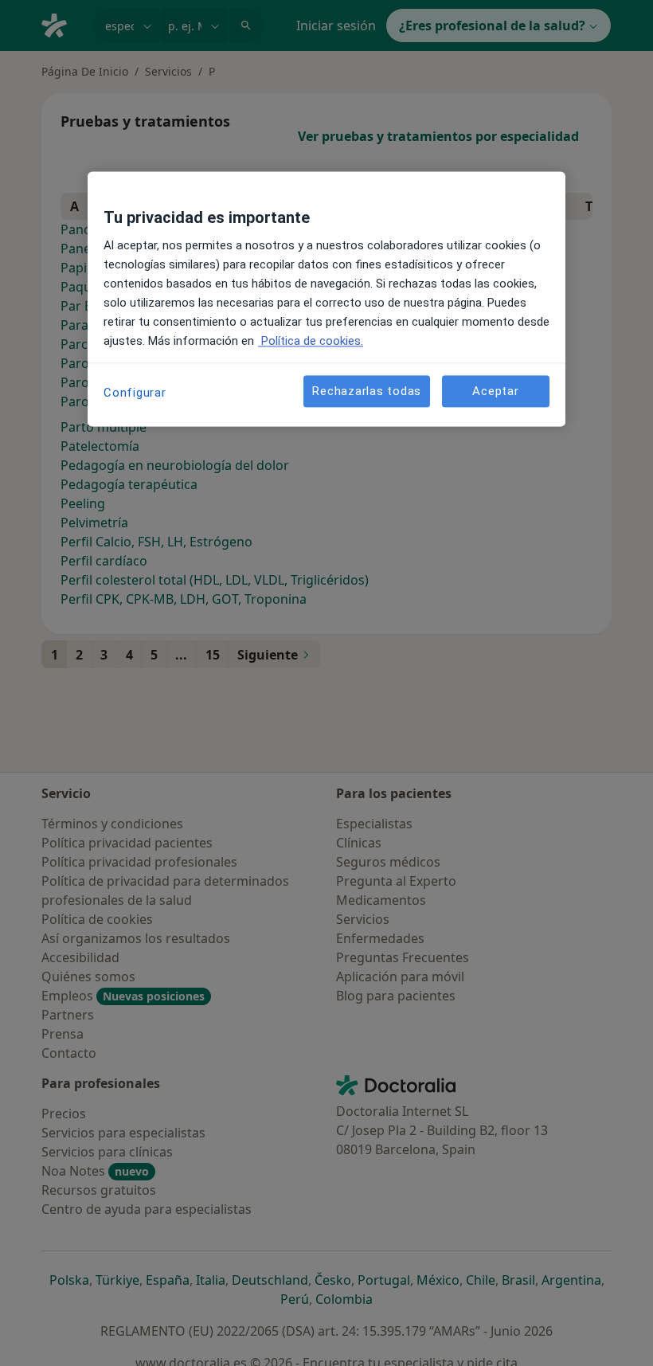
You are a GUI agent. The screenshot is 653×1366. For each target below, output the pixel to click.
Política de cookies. (310, 342)
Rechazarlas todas (366, 391)
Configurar (135, 393)
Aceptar (495, 391)
